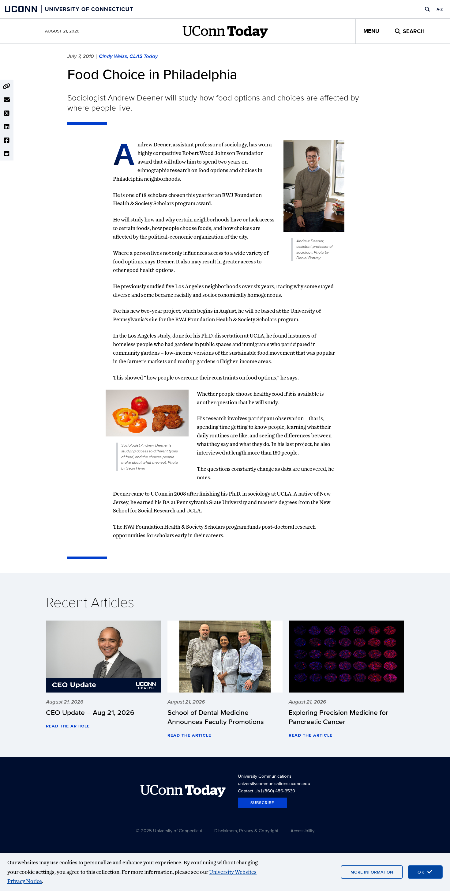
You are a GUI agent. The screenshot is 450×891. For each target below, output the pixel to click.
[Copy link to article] (6, 86)
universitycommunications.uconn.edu (274, 783)
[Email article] (6, 100)
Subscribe (262, 803)
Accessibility (302, 830)
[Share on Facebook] (6, 140)
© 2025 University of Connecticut (169, 830)
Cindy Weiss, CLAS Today (128, 56)
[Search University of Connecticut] (427, 9)
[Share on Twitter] (6, 113)
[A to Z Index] (439, 9)
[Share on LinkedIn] (6, 127)
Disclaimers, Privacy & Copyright (246, 830)
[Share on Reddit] (6, 153)
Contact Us (249, 790)
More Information (372, 872)
